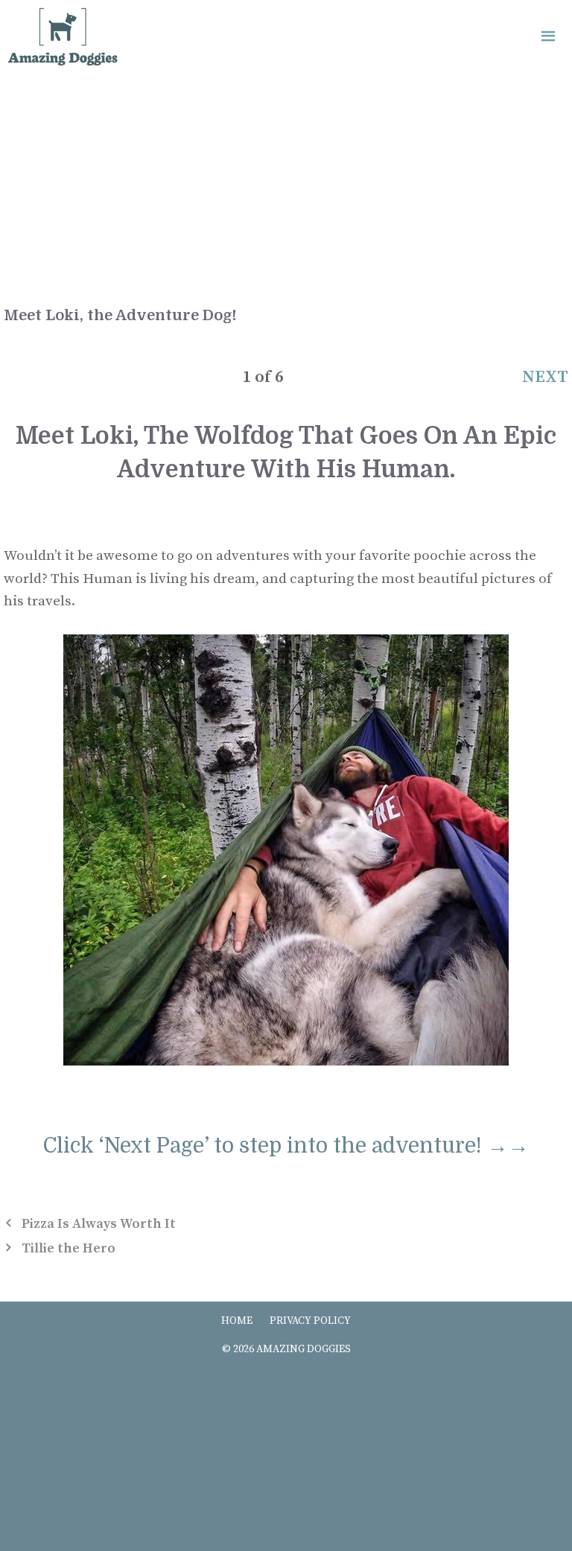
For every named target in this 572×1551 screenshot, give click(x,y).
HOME (236, 1321)
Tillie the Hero (68, 1248)
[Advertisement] (286, 186)
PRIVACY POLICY (310, 1321)
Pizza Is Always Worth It (99, 1223)
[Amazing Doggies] (62, 37)
